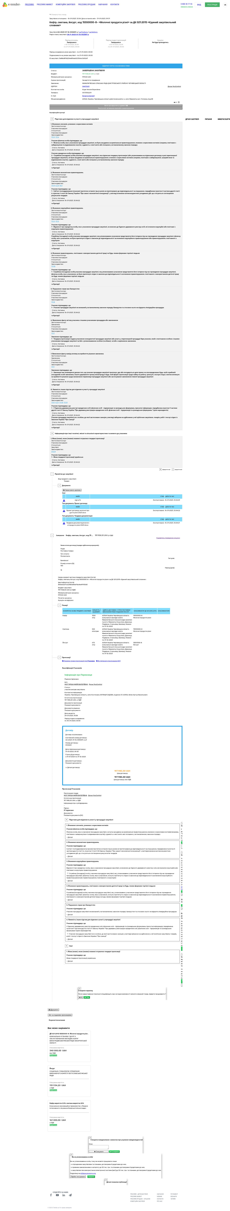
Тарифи (173, 1199)
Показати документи (72, 705)
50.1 (61, 185)
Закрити (91, 1177)
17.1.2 (53, 221)
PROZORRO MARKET (45, 4)
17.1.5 (53, 137)
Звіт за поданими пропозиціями (60, 1015)
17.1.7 (53, 333)
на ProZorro (83, 32)
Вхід (199, 5)
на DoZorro (93, 32)
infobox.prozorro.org (88, 1173)
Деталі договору (73, 767)
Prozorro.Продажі (86, 4)
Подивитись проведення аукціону (168, 538)
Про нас (159, 1201)
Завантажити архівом (72, 490)
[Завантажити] (64, 501)
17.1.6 (57, 137)
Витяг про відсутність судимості (115, 105)
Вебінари (174, 1196)
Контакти (114, 4)
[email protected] (88, 96)
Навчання (102, 4)
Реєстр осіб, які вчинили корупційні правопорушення (116, 108)
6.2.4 (57, 185)
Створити (115, 1151)
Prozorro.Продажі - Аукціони (140, 1199)
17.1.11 (65, 402)
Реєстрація (212, 5)
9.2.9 (57, 402)
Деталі (70, 837)
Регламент (174, 1194)
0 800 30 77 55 (186, 4)
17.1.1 (52, 367)
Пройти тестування (78, 1177)
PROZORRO (29, 4)
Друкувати (54, 1010)
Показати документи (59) (73, 815)
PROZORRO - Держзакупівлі (139, 1194)
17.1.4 (53, 185)
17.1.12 (53, 266)
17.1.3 (57, 221)
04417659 (85, 86)
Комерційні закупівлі (65, 4)
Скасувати (99, 1151)
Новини (159, 1196)
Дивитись (53, 1055)
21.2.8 (53, 451)
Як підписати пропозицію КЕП (109, 661)
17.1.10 (61, 402)
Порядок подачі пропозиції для (79, 661)
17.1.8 (53, 302)
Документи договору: (73, 761)
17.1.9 (53, 402)
